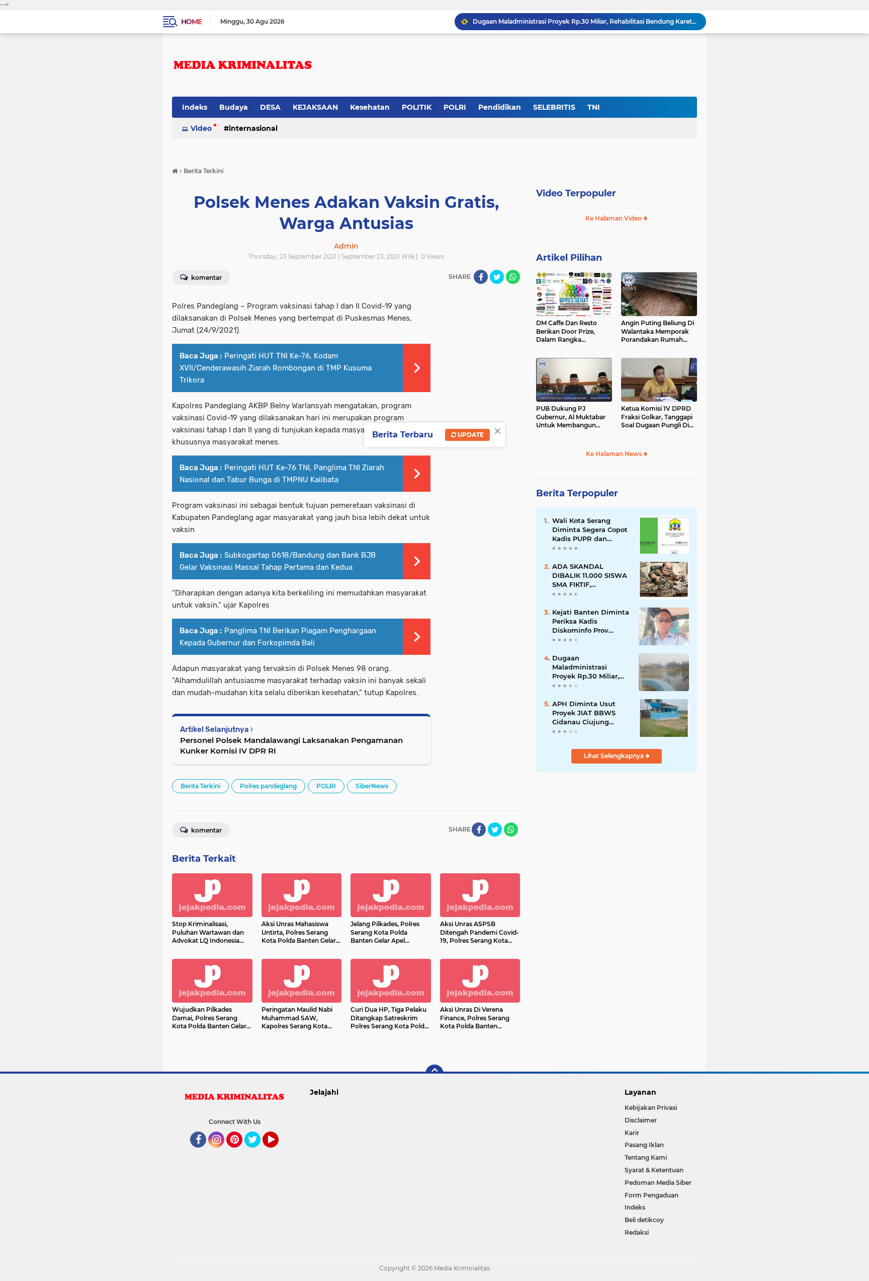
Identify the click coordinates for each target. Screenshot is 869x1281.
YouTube (277, 1152)
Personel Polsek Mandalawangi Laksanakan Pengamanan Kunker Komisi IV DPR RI (291, 745)
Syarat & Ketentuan (654, 1170)
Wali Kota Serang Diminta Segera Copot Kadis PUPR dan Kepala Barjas (590, 530)
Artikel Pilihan (569, 257)
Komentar (206, 277)
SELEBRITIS (554, 107)
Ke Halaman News (614, 454)
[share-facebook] (481, 277)
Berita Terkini (200, 786)
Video (201, 128)
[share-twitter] (497, 277)
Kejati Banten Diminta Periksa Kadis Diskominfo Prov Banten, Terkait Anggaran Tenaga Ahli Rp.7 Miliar (590, 621)
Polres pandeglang (268, 786)
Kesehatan (370, 107)
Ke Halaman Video (614, 218)
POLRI (455, 107)
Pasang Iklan (644, 1145)
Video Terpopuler (576, 193)
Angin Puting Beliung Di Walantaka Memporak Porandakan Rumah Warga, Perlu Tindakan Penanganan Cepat (657, 331)
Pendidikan (499, 107)
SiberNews (372, 786)
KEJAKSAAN (315, 107)
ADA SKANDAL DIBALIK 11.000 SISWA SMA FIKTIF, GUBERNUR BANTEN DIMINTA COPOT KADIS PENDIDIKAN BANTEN (589, 575)
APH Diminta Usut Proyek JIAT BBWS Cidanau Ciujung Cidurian (584, 713)
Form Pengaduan (651, 1195)
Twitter (257, 1152)
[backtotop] (434, 1074)
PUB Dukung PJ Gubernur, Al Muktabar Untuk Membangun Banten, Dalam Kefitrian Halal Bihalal (572, 417)
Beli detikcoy (644, 1220)
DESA (270, 107)
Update (470, 434)
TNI (593, 107)
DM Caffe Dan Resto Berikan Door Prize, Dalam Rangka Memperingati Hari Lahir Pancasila (573, 331)
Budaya (233, 107)
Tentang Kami (646, 1157)
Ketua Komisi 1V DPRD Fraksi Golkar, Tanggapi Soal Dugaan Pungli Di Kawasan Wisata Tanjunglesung (656, 417)
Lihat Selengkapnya (614, 756)
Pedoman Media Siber (658, 1182)
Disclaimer (641, 1120)
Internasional (253, 128)
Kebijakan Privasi (651, 1107)
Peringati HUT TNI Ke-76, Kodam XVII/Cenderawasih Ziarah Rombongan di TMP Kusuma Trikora (276, 368)
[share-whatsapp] (513, 277)
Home (191, 21)
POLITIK (416, 107)
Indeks (194, 107)
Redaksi (637, 1232)
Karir (632, 1133)
